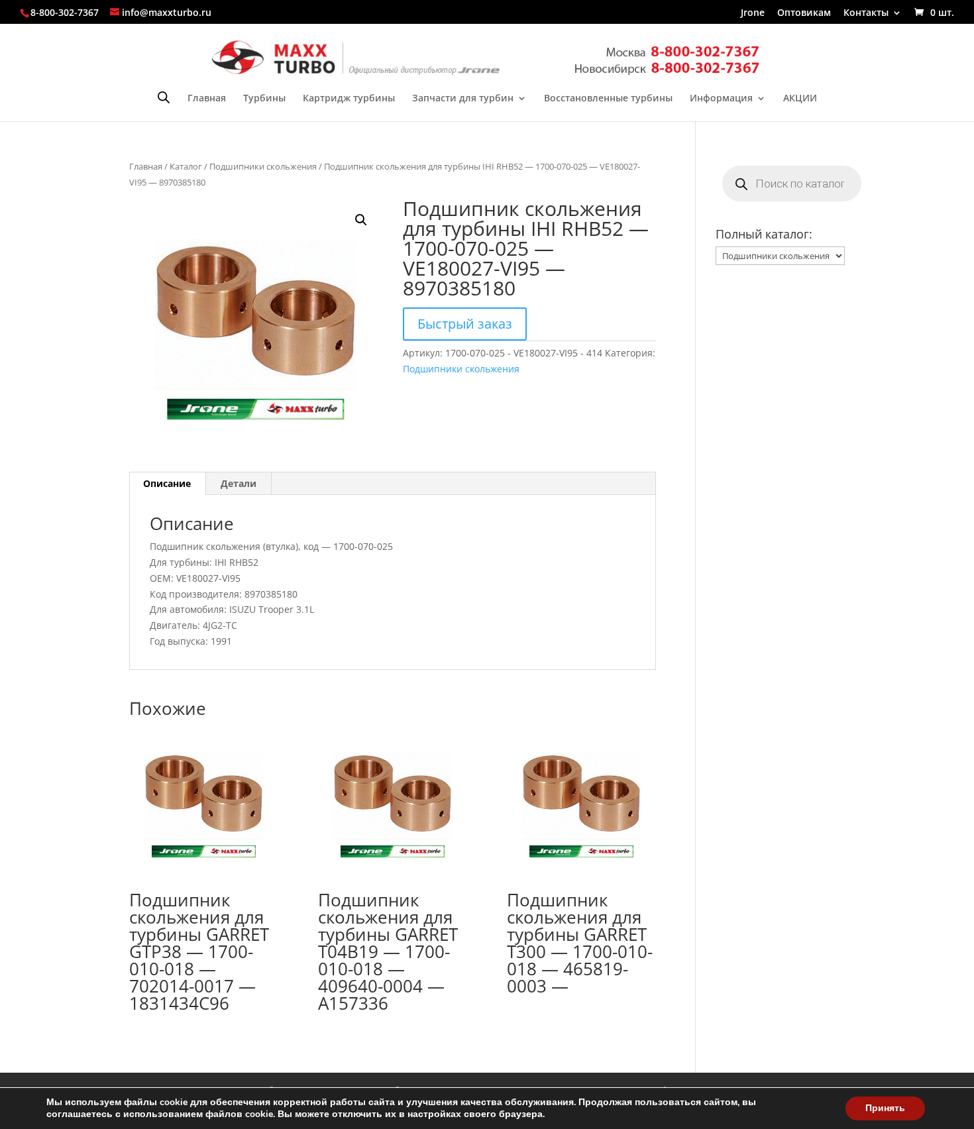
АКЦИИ (800, 98)
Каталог (186, 166)
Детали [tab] (238, 483)
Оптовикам (804, 13)
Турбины (264, 98)
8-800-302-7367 (64, 12)
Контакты (866, 13)
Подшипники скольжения (263, 166)
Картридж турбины (349, 98)
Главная (207, 98)
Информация (721, 98)
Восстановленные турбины (608, 98)
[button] (361, 220)
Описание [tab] (167, 483)
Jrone (753, 13)
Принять (885, 1108)
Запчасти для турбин (463, 98)
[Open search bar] (163, 97)
